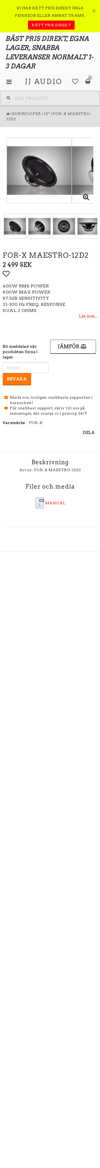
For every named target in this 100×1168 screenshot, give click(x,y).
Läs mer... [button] (88, 316)
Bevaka (17, 378)
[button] (75, 81)
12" (47, 114)
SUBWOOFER (26, 114)
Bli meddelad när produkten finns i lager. (20, 351)
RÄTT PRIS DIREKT (51, 25)
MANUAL (55, 503)
